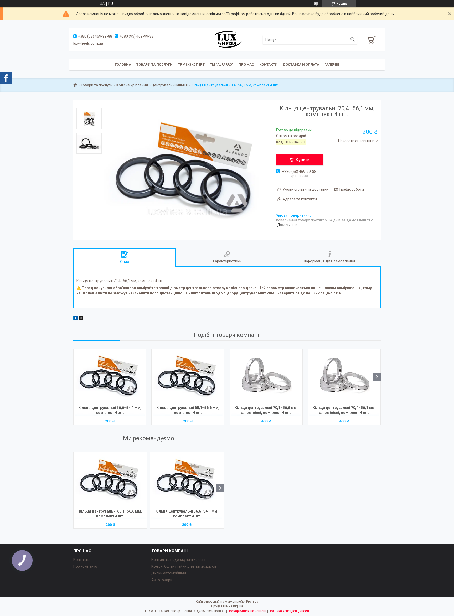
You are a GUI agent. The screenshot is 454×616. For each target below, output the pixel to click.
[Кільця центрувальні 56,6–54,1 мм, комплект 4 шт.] (110, 376)
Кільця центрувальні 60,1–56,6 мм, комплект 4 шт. (187, 410)
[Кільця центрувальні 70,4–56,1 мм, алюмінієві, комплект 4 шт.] (344, 376)
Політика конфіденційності (289, 611)
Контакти (268, 64)
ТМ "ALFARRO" (221, 64)
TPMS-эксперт (191, 64)
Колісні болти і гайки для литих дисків (183, 566)
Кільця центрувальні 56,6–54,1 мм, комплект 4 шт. (109, 410)
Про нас (246, 64)
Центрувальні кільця (170, 85)
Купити (302, 159)
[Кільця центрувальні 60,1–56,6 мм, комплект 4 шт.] (188, 376)
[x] (81, 319)
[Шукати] (352, 39)
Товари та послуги (154, 64)
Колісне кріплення (132, 85)
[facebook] (75, 319)
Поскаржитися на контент (247, 611)
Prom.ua (252, 601)
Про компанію (85, 566)
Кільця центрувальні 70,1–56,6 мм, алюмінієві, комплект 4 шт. (266, 410)
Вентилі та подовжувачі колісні (178, 559)
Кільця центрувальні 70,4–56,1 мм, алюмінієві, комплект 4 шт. (344, 410)
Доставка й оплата (301, 64)
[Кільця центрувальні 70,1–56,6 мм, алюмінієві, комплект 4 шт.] (266, 376)
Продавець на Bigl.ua (227, 606)
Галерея (331, 64)
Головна (123, 64)
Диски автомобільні (168, 573)
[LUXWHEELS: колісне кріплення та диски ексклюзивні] (227, 39)
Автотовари (161, 580)
